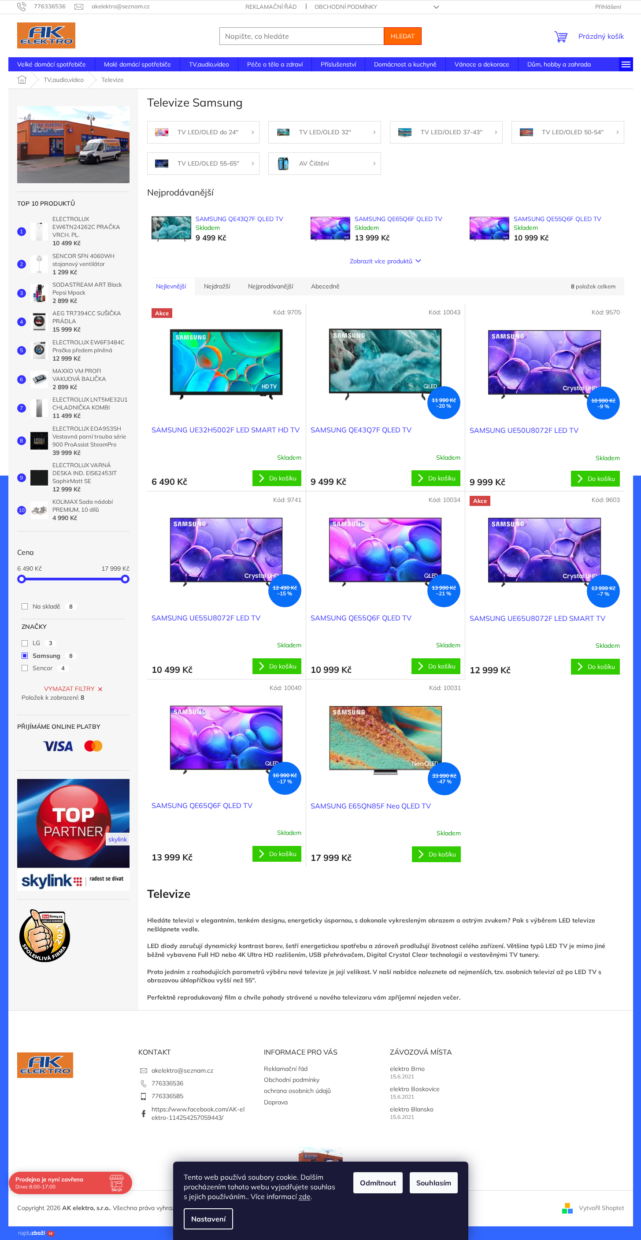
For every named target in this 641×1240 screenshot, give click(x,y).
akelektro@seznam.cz (182, 1070)
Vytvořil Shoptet (601, 1208)
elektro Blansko (412, 1109)
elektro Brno (407, 1069)
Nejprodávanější (270, 286)
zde (305, 1196)
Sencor (49, 668)
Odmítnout (378, 1182)
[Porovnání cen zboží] (36, 1232)
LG (42, 643)
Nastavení (208, 1218)
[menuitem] (51, 64)
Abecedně (325, 286)
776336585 (167, 1096)
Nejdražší (217, 286)
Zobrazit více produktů (381, 261)
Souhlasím (433, 1182)
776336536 (167, 1083)
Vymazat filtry (69, 689)
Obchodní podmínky (346, 6)
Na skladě (53, 606)
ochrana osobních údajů (297, 1091)
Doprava (276, 1102)
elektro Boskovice (415, 1089)
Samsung (53, 656)
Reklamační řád (271, 6)
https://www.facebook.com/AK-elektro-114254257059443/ (198, 1113)
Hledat (403, 36)
